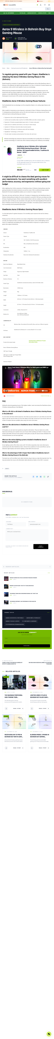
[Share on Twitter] (37, 476)
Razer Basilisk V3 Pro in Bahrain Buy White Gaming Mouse (14, 737)
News (8, 68)
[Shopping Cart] (49, 4)
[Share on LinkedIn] (40, 476)
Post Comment (41, 547)
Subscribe (26, 645)
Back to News (7, 21)
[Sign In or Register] (40, 4)
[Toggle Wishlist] (24, 155)
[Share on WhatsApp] (44, 476)
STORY (17, 708)
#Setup (7, 468)
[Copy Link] (48, 476)
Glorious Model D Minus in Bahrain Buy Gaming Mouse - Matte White (39, 737)
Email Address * (32, 521)
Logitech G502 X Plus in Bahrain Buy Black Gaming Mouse (39, 697)
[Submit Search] (47, 8)
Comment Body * (9, 528)
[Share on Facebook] (33, 476)
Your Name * (8, 521)
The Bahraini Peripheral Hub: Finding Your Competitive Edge (13, 697)
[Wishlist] (44, 4)
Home (3, 68)
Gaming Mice (20, 157)
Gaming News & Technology (33, 617)
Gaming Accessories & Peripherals (11, 24)
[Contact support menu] (49, 1034)
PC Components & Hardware (29, 621)
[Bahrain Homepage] (9, 5)
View (35, 169)
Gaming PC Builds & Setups (12, 621)
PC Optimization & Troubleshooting (15, 624)
